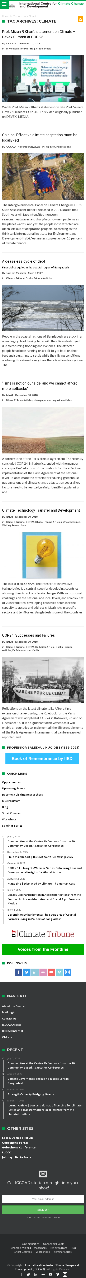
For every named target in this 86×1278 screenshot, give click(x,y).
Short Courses (11, 813)
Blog (5, 807)
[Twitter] (26, 972)
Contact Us (9, 1018)
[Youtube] (51, 972)
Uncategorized (71, 521)
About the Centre (13, 1006)
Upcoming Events (13, 788)
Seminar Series (12, 825)
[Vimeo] (59, 972)
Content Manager (15, 272)
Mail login (8, 1012)
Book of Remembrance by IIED (42, 758)
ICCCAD (10, 43)
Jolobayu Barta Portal (17, 1157)
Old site (7, 1037)
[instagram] (67, 972)
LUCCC (6, 1152)
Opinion (50, 146)
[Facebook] (18, 972)
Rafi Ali (9, 395)
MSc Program (11, 801)
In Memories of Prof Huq (20, 48)
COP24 (30, 521)
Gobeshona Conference (18, 1147)
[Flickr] (43, 972)
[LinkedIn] (35, 972)
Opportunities (11, 782)
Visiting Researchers (14, 525)
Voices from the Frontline (43, 949)
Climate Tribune (15, 278)
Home (5, 16)
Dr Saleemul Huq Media (25, 650)
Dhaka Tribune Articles (39, 278)
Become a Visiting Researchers (22, 794)
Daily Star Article (44, 646)
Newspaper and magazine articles (53, 400)
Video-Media (43, 48)
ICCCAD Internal (12, 1031)
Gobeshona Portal (15, 1143)
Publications (63, 146)
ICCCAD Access (11, 1025)
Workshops (9, 819)
